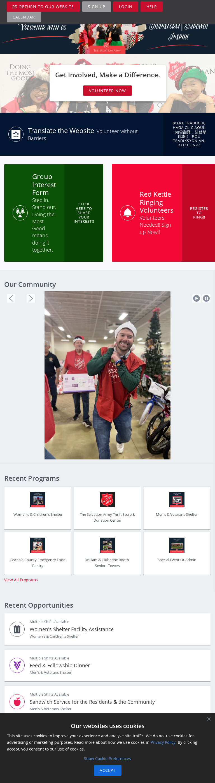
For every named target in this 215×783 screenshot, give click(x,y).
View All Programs (21, 566)
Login (125, 6)
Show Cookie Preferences (107, 758)
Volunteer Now (107, 90)
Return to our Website (46, 6)
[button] (11, 298)
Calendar (24, 17)
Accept (108, 770)
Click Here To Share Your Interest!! (84, 212)
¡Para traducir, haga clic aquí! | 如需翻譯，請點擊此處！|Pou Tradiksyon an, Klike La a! (189, 133)
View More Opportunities (27, 712)
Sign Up (96, 6)
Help (151, 6)
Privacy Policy (163, 742)
